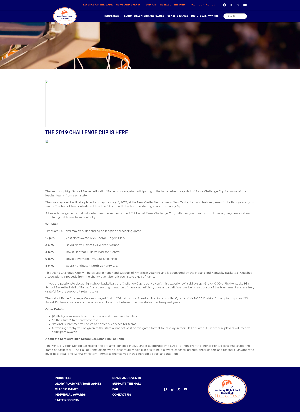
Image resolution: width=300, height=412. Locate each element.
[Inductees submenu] (120, 16)
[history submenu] (186, 5)
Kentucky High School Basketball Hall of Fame (83, 191)
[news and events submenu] (141, 5)
